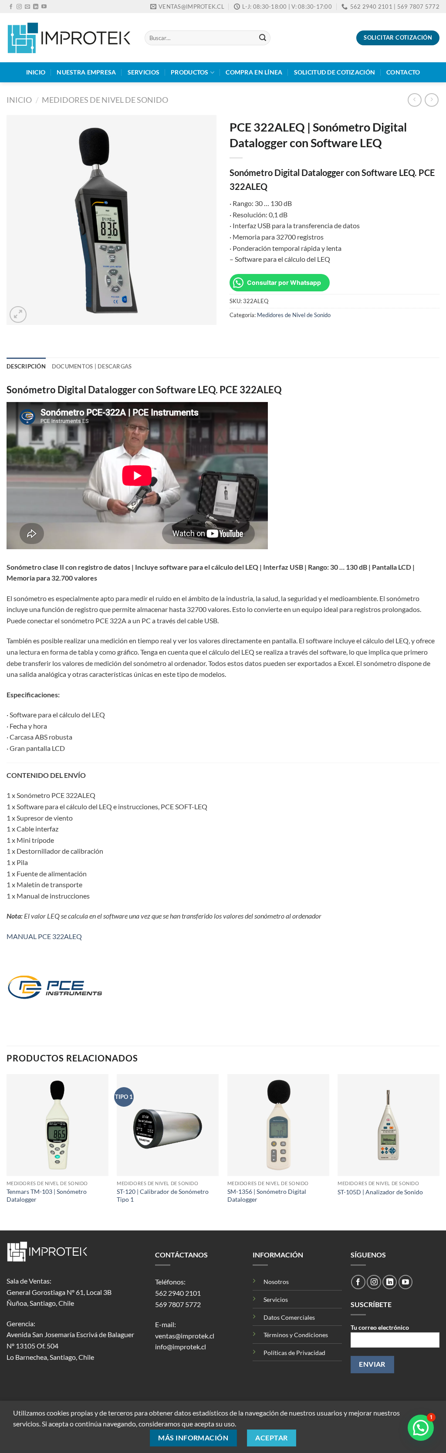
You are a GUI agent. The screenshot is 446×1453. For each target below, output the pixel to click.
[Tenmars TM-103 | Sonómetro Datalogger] (57, 1125)
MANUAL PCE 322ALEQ (44, 936)
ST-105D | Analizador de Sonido (380, 1192)
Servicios (144, 72)
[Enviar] (262, 37)
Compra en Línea (254, 72)
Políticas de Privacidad (294, 1352)
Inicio (36, 72)
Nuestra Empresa (86, 72)
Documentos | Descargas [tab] (92, 366)
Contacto (403, 72)
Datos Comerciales (289, 1317)
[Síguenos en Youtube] (44, 7)
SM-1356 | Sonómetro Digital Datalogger (266, 1195)
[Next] (439, 1151)
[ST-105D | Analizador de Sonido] (388, 1125)
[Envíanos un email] (27, 7)
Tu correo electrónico (380, 1327)
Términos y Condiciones (296, 1334)
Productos (190, 72)
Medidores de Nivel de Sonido (105, 100)
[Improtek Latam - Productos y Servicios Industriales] (69, 38)
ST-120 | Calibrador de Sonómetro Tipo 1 (163, 1195)
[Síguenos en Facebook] (11, 7)
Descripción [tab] (26, 366)
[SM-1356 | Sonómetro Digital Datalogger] (278, 1125)
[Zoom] (18, 314)
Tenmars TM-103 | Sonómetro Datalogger (47, 1195)
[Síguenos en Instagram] (19, 7)
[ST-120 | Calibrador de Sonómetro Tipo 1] (168, 1125)
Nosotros (276, 1281)
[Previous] (7, 1151)
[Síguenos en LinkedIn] (35, 7)
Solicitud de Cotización (334, 72)
